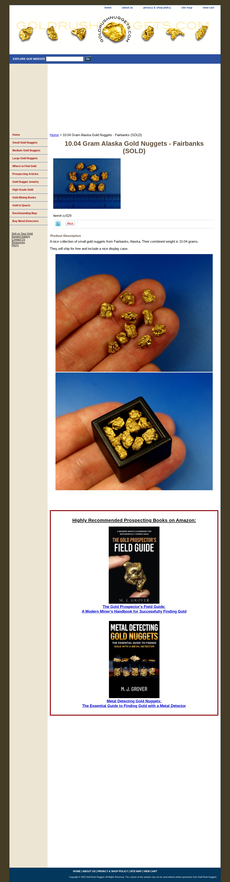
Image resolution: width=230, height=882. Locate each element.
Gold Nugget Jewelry (25, 181)
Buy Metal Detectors (25, 221)
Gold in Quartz (21, 205)
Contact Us (18, 239)
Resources (18, 242)
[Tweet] (58, 225)
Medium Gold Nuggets (26, 150)
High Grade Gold (22, 189)
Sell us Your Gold (22, 233)
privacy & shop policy (157, 7)
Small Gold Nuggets (25, 142)
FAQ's (15, 245)
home (108, 7)
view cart (208, 7)
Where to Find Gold (24, 166)
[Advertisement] (134, 97)
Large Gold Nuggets (25, 158)
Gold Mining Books (24, 197)
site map (186, 7)
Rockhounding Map (24, 213)
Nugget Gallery (21, 236)
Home (54, 135)
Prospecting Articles (25, 174)
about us (127, 7)
